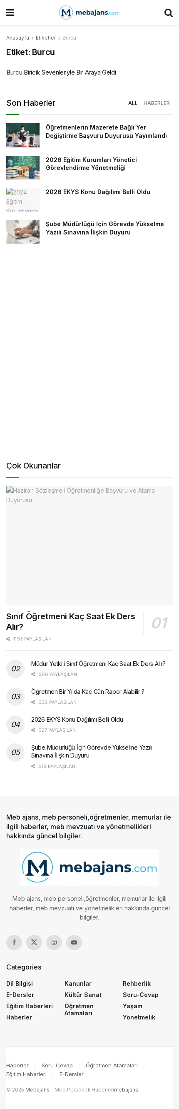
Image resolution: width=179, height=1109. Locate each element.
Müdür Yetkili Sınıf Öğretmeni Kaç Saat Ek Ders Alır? (98, 663)
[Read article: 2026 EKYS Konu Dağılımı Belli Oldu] (23, 200)
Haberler (157, 103)
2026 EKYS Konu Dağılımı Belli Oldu (98, 191)
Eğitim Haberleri (29, 1005)
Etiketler (46, 38)
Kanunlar (78, 983)
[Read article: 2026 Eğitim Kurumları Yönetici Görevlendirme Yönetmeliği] (23, 167)
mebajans (126, 1090)
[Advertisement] (89, 354)
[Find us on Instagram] (54, 942)
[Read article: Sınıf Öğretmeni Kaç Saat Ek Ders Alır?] (89, 545)
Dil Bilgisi (19, 983)
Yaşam (132, 1005)
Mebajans (37, 1090)
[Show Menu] (10, 12)
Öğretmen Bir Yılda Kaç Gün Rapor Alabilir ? (87, 691)
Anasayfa (17, 38)
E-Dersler (20, 994)
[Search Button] (168, 12)
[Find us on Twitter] (34, 942)
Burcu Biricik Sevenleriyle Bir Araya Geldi (61, 72)
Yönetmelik (139, 1017)
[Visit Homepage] (89, 12)
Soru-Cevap (141, 994)
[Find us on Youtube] (74, 942)
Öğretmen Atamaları (79, 1009)
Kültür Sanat (83, 994)
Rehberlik (137, 983)
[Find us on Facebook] (14, 942)
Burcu (69, 38)
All (133, 103)
